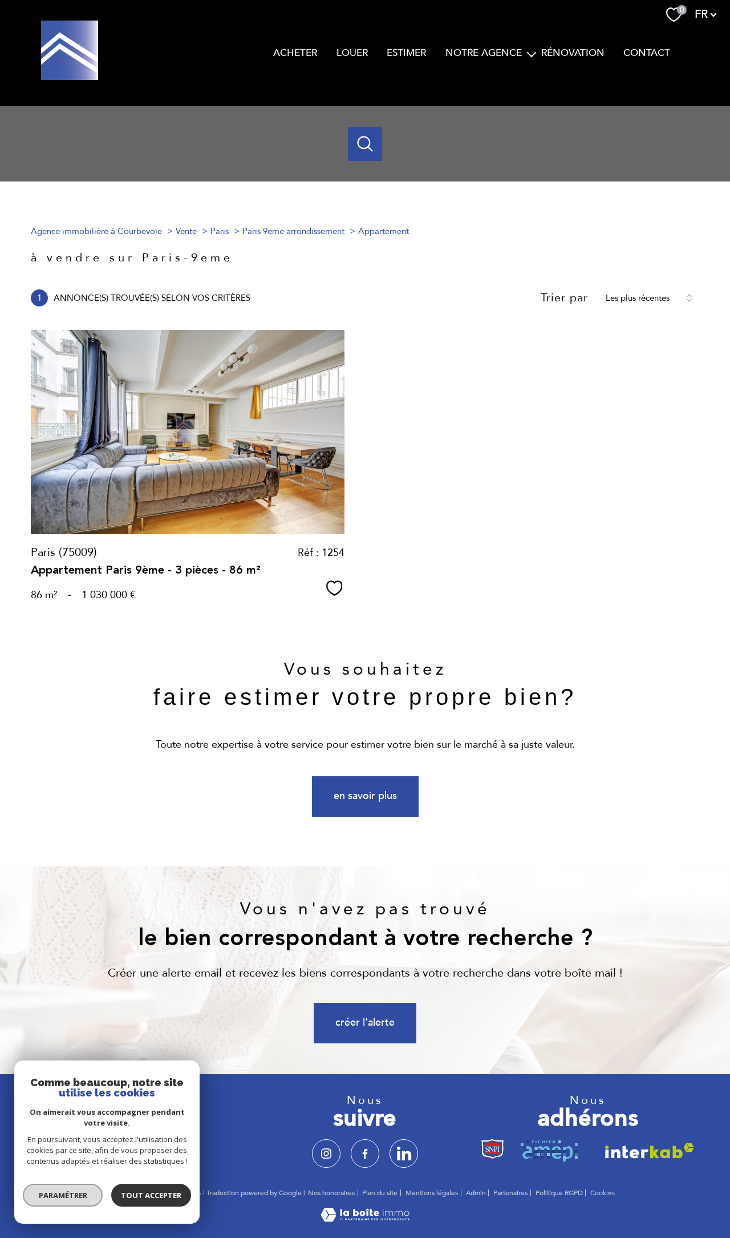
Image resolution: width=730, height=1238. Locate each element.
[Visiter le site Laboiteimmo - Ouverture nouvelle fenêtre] (365, 1219)
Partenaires (510, 1192)
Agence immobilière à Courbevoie (96, 231)
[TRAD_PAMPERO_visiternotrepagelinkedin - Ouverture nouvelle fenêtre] (404, 1153)
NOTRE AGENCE (483, 52)
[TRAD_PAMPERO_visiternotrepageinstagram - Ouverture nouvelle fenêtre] (326, 1153)
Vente (186, 231)
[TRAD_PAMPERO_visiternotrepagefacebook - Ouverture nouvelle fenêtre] (365, 1153)
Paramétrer (63, 1195)
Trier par (564, 298)
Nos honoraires (331, 1192)
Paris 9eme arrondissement (293, 231)
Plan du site (380, 1192)
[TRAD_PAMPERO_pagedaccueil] (69, 77)
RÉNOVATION (573, 52)
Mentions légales (431, 1192)
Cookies (602, 1193)
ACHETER (295, 52)
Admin (476, 1192)
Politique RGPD (559, 1192)
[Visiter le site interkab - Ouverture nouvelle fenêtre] (646, 1150)
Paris (219, 231)
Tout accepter (151, 1195)
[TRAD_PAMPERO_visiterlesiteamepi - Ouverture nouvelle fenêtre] (551, 1150)
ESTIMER (406, 52)
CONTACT (646, 52)
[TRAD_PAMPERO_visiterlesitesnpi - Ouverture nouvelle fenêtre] (493, 1150)
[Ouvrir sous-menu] (531, 53)
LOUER (352, 52)
